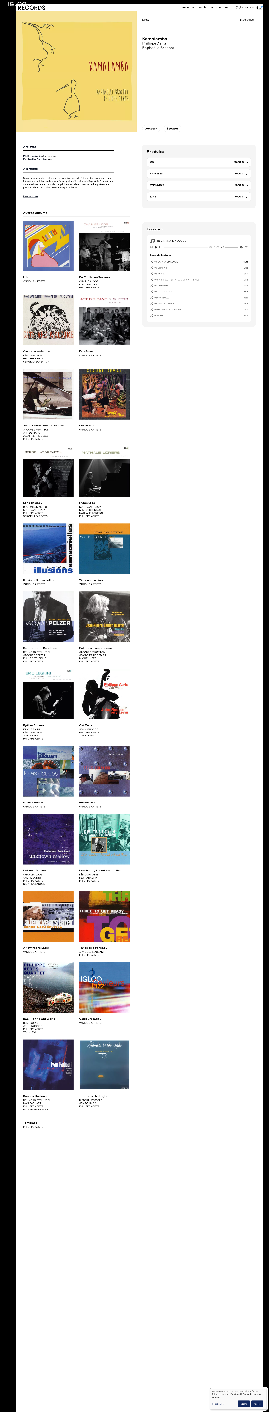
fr (247, 7)
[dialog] (238, 1398)
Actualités (199, 7)
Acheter (151, 128)
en (252, 7)
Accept (257, 1404)
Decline (244, 1404)
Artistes (216, 7)
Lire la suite (30, 196)
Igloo (17, 4)
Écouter (172, 128)
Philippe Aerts (154, 43)
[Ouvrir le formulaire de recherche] (236, 7)
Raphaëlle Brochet (158, 48)
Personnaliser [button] (218, 1404)
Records (31, 7)
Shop (185, 7)
